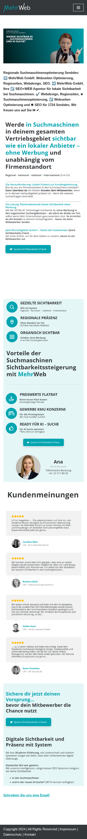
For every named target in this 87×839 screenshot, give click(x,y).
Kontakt (30, 834)
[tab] (45, 280)
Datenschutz (12, 834)
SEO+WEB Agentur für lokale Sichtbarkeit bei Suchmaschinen (44, 280)
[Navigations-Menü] (78, 7)
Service (25, 289)
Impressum (68, 829)
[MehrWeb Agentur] (16, 7)
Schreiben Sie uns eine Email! (26, 795)
